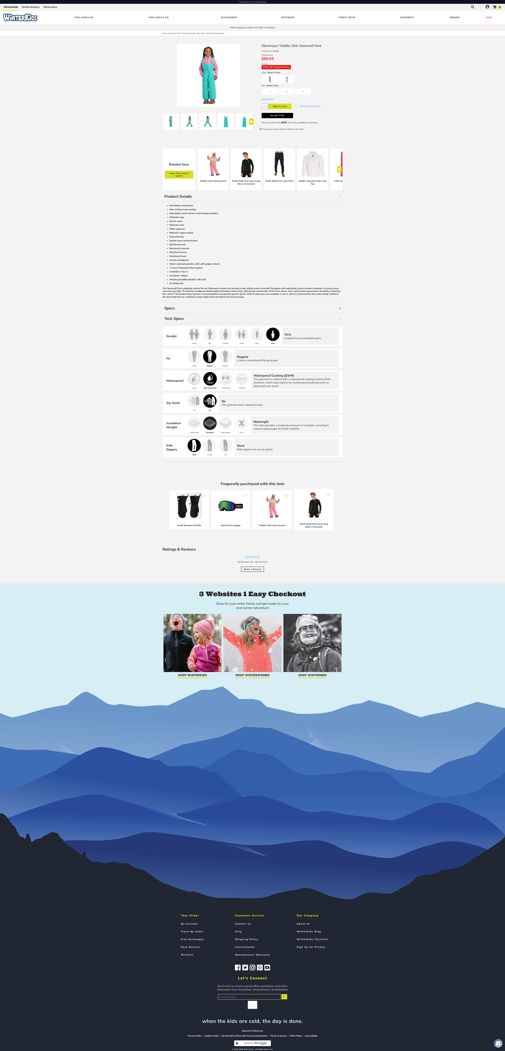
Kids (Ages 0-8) (83, 17)
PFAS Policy (296, 1035)
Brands (455, 17)
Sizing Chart (268, 99)
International (245, 946)
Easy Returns (190, 946)
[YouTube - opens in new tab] (267, 967)
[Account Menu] (487, 7)
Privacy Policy (195, 1035)
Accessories (229, 17)
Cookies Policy (212, 1035)
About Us (303, 923)
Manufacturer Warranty (252, 954)
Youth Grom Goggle (231, 525)
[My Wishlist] (479, 7)
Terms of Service (278, 1035)
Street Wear (347, 17)
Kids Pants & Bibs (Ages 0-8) (193, 33)
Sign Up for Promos (311, 946)
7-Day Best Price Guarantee (252, 2)
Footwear (287, 17)
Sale (489, 17)
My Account (189, 923)
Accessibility (311, 1035)
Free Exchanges (192, 939)
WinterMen (50, 7)
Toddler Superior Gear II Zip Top (312, 182)
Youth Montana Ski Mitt (189, 525)
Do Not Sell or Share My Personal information (245, 1035)
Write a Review (252, 569)
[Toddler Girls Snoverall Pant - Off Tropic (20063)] (171, 120)
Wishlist (187, 954)
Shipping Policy (246, 939)
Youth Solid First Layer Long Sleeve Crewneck (246, 182)
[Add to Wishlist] (295, 106)
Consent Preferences (252, 1030)
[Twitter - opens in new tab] (245, 967)
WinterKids (11, 7)
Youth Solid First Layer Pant (279, 181)
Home (165, 33)
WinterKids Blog (309, 931)
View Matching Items (310, 106)
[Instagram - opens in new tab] (252, 967)
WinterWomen (31, 7)
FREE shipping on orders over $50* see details (252, 27)
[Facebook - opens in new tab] (238, 967)
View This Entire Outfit (179, 174)
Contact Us (243, 923)
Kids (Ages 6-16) (159, 17)
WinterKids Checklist (312, 939)
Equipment (407, 17)
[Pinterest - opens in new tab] (260, 967)
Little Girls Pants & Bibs (215, 33)
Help (238, 931)
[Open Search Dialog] (473, 7)
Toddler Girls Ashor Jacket (213, 181)
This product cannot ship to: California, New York (282, 129)
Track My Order (192, 931)
